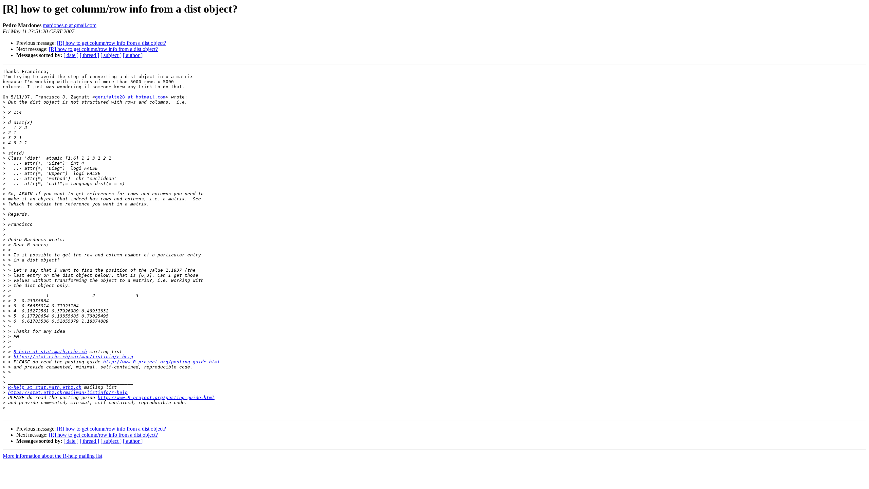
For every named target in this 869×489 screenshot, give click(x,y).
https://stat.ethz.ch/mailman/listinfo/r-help (73, 356)
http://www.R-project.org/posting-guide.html (161, 361)
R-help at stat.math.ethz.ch (50, 351)
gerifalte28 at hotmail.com (130, 96)
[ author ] (133, 55)
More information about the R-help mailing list (52, 456)
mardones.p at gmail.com (69, 25)
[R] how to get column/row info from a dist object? (111, 43)
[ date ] (70, 55)
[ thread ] (89, 55)
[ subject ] (111, 55)
